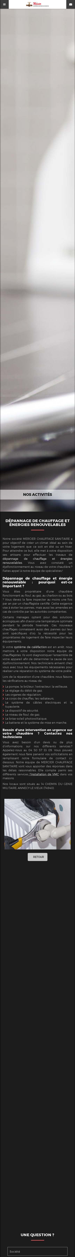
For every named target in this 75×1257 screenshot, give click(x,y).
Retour (38, 856)
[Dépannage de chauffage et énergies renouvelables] (37, 824)
